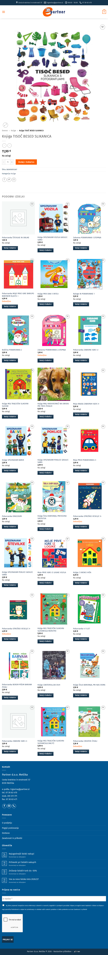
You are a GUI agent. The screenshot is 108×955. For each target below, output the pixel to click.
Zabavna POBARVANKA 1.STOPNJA (87, 237)
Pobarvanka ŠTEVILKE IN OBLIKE (15, 237)
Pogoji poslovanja (10, 828)
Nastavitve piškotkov (62, 951)
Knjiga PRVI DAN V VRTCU (48, 294)
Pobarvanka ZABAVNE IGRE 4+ (86, 350)
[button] (3, 12)
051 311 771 (12, 796)
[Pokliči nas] (14, 806)
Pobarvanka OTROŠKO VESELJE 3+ (87, 516)
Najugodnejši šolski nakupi (21, 854)
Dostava (6, 833)
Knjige (13, 130)
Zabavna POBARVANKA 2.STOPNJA (52, 350)
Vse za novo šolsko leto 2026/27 (24, 879)
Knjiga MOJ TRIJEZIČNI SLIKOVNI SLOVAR (15, 405)
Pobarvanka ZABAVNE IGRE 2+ (14, 741)
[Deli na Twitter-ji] (9, 179)
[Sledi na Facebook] (4, 806)
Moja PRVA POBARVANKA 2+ (84, 460)
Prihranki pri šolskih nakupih (22, 862)
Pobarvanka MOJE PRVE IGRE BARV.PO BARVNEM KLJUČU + (18, 294)
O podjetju (7, 823)
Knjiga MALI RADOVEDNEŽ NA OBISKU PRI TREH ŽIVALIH (53, 405)
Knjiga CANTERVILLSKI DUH (49, 685)
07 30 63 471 (11, 799)
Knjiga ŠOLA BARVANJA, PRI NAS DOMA (89, 685)
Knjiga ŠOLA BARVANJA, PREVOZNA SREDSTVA (52, 517)
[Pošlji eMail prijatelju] (14, 179)
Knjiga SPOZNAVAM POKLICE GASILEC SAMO (53, 461)
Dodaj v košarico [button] (10, 248)
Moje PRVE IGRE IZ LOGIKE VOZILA (52, 572)
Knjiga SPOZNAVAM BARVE (13, 460)
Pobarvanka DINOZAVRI (12, 516)
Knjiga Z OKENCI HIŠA (82, 572)
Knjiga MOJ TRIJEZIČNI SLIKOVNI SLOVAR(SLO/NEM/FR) (51, 629)
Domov (5, 130)
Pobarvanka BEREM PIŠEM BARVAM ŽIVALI (17, 685)
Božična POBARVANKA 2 (12, 350)
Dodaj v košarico (26, 162)
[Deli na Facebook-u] (4, 179)
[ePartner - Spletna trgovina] (54, 12)
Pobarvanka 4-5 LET (81, 629)
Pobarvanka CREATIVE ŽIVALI (85, 741)
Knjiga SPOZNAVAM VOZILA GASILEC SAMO (52, 238)
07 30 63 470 (11, 792)
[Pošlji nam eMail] (9, 806)
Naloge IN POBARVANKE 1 (84, 294)
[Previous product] (9, 145)
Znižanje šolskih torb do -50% (23, 870)
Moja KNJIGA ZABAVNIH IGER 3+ (86, 404)
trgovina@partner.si (20, 789)
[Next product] (4, 145)
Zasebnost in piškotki (12, 838)
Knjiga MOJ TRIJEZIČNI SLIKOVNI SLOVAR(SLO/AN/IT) (51, 742)
